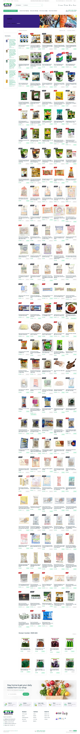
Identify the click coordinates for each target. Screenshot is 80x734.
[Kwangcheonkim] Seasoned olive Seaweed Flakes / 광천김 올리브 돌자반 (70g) (59, 161)
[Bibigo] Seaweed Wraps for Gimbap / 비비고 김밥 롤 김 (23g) (47, 604)
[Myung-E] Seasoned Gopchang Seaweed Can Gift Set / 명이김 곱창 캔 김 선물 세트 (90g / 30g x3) (24, 623)
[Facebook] (74, 730)
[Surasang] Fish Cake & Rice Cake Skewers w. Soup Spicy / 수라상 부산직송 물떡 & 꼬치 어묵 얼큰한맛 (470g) (59, 257)
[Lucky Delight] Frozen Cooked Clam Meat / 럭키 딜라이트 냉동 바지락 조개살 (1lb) (59, 546)
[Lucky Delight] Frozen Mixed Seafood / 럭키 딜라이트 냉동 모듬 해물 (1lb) (71, 430)
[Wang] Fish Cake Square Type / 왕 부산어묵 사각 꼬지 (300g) (71, 179)
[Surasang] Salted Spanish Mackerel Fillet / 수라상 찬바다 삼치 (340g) (35, 315)
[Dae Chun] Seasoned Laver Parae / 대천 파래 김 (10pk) (70, 65)
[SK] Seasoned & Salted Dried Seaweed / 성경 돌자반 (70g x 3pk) (47, 84)
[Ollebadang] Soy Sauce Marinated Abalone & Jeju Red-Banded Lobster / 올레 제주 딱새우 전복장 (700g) (71, 566)
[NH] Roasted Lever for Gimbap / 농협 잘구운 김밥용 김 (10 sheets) (24, 122)
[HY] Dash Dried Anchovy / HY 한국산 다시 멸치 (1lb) (35, 334)
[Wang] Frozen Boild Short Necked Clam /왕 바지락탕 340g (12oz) (35, 296)
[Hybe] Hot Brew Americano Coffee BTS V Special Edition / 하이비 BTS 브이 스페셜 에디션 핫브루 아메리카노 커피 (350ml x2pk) (12, 43)
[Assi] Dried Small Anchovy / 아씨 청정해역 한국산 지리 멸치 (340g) (59, 409)
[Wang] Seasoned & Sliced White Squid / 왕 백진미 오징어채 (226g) (47, 488)
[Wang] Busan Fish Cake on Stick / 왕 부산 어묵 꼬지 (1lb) (23, 198)
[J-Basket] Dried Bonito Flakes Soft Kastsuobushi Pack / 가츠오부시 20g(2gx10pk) (59, 488)
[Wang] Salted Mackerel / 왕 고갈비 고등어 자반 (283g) (71, 390)
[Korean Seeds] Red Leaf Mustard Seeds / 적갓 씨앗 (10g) (54, 670)
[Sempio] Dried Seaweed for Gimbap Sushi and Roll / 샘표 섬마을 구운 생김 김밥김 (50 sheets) (24, 507)
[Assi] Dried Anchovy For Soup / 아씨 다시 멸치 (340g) (47, 352)
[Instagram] (76, 730)
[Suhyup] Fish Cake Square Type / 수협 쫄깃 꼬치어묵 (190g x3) (24, 488)
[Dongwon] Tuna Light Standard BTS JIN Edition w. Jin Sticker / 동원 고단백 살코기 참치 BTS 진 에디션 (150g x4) (12, 73)
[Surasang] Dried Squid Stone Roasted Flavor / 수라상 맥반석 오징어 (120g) (35, 371)
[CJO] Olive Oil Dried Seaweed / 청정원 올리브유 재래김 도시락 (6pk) (24, 65)
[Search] (42, 5)
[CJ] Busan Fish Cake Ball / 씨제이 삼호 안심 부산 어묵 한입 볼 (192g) (35, 218)
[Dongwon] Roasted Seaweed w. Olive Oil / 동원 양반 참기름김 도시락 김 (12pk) (47, 46)
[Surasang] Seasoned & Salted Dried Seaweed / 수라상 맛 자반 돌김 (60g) (59, 84)
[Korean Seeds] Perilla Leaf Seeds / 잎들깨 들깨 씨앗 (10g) (25, 649)
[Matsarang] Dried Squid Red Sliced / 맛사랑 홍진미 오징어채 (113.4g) (59, 469)
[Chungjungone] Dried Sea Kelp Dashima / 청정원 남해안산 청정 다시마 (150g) (59, 352)
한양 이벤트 (24, 719)
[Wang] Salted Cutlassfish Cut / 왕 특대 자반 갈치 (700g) (24, 546)
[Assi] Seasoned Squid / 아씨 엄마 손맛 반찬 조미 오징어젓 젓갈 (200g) (24, 469)
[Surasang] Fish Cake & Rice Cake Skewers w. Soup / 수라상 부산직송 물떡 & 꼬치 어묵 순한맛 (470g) (47, 277)
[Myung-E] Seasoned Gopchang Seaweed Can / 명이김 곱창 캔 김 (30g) (71, 604)
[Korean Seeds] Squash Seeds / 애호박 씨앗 (69, 649)
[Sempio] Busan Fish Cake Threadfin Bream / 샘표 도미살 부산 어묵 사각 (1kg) (47, 237)
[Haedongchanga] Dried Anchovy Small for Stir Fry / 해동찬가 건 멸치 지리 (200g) (24, 430)
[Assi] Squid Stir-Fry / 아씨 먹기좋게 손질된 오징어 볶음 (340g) (59, 315)
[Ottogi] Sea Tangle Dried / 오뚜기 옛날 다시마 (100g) (47, 141)
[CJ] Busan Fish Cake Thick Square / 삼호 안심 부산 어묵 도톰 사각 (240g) (59, 199)
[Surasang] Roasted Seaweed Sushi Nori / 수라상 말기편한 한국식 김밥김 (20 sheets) (24, 103)
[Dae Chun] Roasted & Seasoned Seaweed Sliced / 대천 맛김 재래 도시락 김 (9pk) (35, 623)
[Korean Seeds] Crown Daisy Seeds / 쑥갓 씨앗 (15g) (25, 669)
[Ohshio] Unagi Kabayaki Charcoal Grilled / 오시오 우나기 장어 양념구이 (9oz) (71, 296)
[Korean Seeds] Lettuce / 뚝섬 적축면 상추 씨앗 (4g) (40, 649)
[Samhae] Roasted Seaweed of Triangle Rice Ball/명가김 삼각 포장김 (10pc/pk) (24, 180)
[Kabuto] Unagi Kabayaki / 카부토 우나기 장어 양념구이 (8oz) (59, 296)
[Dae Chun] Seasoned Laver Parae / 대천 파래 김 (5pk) (59, 65)
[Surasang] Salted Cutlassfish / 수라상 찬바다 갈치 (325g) (24, 315)
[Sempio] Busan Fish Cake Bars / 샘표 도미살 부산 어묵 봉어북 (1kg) (35, 276)
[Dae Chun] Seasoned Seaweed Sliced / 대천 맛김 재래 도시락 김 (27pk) (71, 585)
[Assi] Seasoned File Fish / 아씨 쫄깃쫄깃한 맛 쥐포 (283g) (47, 371)
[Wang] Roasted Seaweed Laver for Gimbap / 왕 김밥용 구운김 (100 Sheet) (47, 103)
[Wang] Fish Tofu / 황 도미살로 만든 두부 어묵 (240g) (47, 256)
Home (9, 23)
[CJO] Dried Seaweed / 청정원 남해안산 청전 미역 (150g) (59, 122)
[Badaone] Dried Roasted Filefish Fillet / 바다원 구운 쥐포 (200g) (71, 469)
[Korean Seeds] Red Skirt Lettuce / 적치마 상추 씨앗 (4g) (54, 649)
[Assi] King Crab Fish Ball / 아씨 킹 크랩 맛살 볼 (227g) (71, 237)
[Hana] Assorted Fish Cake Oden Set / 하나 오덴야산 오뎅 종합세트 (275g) (59, 218)
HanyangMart (8, 730)
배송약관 (34, 717)
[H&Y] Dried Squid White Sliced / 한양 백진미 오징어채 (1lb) (24, 334)
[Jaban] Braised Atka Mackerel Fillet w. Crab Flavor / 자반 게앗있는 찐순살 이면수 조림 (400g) (24, 527)
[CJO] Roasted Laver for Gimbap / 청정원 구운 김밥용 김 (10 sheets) (71, 103)
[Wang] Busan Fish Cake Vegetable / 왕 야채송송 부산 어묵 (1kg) (59, 180)
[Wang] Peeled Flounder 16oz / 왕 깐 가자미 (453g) (47, 430)
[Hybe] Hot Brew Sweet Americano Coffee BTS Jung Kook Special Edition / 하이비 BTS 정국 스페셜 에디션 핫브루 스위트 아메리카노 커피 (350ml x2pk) (12, 63)
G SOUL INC (16, 730)
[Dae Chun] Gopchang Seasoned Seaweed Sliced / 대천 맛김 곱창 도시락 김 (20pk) (24, 604)
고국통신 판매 (24, 721)
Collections (14, 23)
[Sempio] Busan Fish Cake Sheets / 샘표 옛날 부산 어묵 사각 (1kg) (35, 237)
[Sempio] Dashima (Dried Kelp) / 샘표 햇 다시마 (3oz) (71, 352)
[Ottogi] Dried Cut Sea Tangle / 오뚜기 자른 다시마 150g (35, 141)
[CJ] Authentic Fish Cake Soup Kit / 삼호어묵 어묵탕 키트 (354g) (71, 256)
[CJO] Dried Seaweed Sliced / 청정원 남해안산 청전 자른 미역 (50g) (71, 488)
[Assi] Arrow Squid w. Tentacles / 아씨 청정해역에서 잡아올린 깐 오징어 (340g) (47, 450)
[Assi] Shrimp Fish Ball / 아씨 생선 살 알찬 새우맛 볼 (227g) (35, 256)
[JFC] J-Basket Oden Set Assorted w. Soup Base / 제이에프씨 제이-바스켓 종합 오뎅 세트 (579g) (71, 218)
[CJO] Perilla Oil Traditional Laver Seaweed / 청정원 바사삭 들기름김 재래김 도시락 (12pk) (35, 46)
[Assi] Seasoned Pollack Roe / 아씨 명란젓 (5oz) (71, 450)
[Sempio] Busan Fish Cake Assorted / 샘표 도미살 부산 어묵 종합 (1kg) (59, 276)
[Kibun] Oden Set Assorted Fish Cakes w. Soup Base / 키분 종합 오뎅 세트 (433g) (24, 237)
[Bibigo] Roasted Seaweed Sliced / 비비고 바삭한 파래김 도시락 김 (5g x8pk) (35, 604)
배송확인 (34, 715)
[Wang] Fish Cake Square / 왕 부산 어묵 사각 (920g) (47, 179)
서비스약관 (35, 719)
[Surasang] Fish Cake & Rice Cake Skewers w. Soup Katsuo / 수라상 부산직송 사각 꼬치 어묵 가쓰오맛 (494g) (47, 566)
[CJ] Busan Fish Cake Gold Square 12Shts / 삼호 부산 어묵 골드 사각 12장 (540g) (35, 199)
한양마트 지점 (46, 715)
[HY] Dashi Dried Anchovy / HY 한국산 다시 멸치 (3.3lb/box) (47, 334)
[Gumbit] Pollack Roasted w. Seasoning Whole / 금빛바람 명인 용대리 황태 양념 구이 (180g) (71, 546)
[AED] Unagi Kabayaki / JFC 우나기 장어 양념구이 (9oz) (47, 296)
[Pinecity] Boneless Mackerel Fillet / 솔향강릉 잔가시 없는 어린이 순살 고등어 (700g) (47, 527)
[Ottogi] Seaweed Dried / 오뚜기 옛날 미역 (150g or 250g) (71, 122)
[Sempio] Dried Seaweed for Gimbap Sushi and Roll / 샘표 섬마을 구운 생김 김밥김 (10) (59, 103)
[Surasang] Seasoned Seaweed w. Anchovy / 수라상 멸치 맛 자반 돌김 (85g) (71, 84)
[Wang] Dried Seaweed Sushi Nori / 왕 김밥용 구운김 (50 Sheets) (35, 103)
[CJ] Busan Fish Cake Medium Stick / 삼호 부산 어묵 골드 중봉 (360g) (71, 199)
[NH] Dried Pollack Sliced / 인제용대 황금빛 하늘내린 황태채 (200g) (24, 565)
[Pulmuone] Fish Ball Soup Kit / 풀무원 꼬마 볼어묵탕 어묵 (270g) (35, 546)
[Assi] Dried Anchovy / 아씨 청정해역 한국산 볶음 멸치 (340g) (71, 409)
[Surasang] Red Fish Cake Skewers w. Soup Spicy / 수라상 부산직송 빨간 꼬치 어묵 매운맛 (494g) (59, 566)
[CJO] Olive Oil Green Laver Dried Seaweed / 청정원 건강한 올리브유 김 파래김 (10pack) (35, 84)
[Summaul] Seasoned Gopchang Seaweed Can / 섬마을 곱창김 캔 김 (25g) (35, 585)
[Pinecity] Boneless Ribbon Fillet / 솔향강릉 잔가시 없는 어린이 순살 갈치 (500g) (71, 527)
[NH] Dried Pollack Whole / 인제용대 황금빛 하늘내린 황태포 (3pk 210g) (35, 565)
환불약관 (34, 721)
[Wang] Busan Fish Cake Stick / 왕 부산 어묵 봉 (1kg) (47, 217)
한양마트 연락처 (47, 717)
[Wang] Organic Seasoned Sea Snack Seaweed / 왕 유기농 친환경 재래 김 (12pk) (35, 65)
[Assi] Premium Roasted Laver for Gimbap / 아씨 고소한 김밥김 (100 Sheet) (47, 390)
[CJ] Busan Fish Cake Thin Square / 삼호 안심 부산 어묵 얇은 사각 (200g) (47, 199)
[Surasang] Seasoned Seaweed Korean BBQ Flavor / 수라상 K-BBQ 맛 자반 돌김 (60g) (35, 161)
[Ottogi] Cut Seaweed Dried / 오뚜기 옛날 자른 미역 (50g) (47, 122)
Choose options (73, 318)
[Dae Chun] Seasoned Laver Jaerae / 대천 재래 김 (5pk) (47, 65)
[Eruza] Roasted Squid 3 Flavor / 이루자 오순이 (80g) (35, 469)
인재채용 (45, 719)
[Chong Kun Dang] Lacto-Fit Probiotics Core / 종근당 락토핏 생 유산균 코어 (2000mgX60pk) (12, 82)
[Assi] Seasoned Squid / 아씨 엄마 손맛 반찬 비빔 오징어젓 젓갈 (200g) (59, 450)
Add (63, 143)
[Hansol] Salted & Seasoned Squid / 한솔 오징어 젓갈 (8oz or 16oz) (71, 315)
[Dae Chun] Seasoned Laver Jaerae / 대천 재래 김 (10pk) (23, 84)
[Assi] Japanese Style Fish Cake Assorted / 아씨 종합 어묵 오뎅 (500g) (59, 237)
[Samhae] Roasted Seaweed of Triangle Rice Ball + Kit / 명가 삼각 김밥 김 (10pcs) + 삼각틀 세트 (71, 161)
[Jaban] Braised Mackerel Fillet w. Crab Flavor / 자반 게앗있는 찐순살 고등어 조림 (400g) (71, 507)
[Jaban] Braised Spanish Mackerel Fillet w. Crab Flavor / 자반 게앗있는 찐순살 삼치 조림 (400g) (47, 508)
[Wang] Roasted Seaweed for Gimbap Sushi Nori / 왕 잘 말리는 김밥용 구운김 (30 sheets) (35, 122)
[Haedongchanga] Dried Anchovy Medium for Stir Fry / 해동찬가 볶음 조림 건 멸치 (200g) (59, 431)
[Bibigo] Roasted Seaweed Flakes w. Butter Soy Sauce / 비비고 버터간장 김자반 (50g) (59, 141)
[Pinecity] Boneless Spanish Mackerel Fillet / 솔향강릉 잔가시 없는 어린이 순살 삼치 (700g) (35, 527)
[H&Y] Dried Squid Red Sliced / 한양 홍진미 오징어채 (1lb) (59, 390)
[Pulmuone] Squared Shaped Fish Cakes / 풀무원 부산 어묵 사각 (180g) (47, 546)
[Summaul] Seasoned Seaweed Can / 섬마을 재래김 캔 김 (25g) (24, 585)
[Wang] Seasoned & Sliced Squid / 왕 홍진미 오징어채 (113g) (35, 488)
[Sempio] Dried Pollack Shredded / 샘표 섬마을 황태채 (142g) (35, 352)
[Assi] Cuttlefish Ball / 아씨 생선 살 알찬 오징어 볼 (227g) (24, 256)
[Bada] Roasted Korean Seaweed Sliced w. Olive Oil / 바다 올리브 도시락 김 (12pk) (47, 623)
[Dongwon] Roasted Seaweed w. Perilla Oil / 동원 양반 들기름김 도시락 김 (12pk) (59, 46)
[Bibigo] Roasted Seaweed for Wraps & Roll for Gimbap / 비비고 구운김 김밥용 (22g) (59, 604)
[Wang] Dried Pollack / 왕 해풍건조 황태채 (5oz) (24, 352)
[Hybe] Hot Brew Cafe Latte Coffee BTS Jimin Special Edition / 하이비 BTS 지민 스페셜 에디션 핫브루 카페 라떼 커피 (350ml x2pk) (12, 53)
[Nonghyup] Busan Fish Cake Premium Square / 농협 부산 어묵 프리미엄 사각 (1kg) (71, 276)
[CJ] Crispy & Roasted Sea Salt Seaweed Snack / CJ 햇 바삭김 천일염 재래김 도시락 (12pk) (35, 180)
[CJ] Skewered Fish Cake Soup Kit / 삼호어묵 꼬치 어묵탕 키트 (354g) (24, 276)
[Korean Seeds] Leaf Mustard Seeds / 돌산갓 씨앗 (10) (40, 670)
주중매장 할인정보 (25, 717)
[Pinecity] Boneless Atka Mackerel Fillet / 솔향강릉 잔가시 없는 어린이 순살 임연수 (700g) (59, 527)
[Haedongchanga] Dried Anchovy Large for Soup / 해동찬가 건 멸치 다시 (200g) (35, 430)
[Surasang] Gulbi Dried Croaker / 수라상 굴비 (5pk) (24, 450)
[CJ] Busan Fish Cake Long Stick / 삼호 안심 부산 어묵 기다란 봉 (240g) (24, 218)
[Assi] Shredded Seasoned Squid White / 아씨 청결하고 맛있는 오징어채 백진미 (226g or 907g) (35, 410)
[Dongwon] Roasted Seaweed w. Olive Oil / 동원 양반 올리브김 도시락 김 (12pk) (71, 46)
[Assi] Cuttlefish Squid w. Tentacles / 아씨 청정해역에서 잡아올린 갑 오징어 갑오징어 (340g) (35, 450)
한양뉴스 (23, 715)
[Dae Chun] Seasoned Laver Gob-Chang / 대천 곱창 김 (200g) (47, 585)
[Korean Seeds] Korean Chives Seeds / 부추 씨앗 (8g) (69, 669)
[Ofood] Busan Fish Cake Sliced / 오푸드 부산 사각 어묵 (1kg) (35, 507)
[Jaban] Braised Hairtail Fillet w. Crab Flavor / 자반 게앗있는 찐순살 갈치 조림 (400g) (59, 507)
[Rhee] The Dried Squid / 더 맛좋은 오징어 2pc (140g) (59, 334)
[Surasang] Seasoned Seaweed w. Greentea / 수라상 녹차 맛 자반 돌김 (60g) (24, 161)
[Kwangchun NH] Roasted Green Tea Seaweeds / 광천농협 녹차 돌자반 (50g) (47, 161)
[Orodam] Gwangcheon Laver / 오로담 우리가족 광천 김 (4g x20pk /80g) (59, 585)
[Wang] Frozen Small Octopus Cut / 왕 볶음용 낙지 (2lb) (47, 315)
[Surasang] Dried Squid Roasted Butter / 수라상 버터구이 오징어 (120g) (24, 371)
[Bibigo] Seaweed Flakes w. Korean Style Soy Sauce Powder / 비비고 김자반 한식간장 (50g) (71, 141)
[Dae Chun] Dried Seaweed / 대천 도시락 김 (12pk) (24, 46)
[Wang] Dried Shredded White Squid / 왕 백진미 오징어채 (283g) (47, 409)
